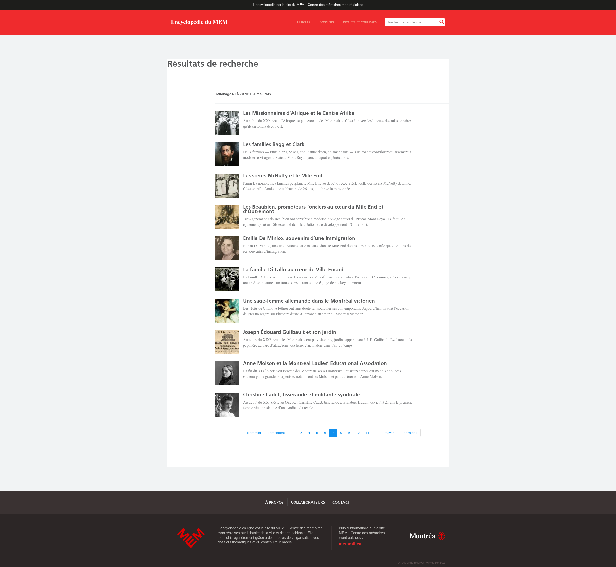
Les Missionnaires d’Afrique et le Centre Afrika (298, 113)
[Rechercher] (441, 22)
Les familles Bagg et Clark (274, 144)
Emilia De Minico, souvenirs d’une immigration (299, 238)
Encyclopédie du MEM (199, 22)
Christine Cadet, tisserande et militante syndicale (301, 395)
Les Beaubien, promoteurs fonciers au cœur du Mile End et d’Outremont (313, 209)
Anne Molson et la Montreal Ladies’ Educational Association (315, 363)
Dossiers (327, 22)
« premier (254, 433)
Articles (303, 22)
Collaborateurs (308, 502)
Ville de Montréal (427, 536)
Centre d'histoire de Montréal (190, 538)
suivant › (391, 433)
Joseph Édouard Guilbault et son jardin (289, 332)
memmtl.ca (350, 544)
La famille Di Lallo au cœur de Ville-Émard (293, 269)
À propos (274, 502)
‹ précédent (276, 433)
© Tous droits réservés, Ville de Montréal (421, 562)
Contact (341, 502)
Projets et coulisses (360, 22)
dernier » (410, 433)
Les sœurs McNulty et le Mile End (282, 176)
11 (367, 433)
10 (358, 433)
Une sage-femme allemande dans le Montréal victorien (309, 301)
